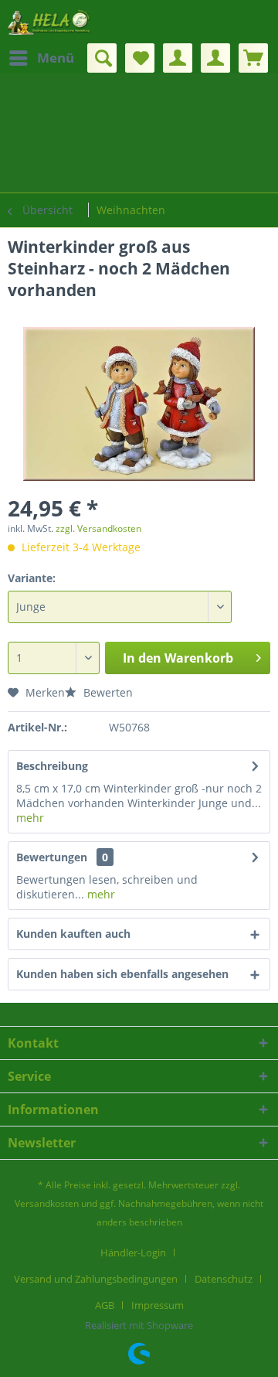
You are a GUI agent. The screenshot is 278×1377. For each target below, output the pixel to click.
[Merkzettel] (139, 58)
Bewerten (106, 692)
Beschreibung (52, 765)
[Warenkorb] (253, 58)
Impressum (157, 1305)
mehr (30, 817)
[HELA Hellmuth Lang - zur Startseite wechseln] (49, 21)
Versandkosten (47, 1203)
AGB (104, 1305)
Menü (55, 57)
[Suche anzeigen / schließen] (101, 58)
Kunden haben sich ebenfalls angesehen (122, 973)
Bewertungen (51, 857)
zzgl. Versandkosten (98, 528)
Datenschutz (224, 1279)
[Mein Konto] (177, 58)
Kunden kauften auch (73, 933)
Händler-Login (133, 1252)
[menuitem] (41, 58)
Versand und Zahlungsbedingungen (96, 1279)
